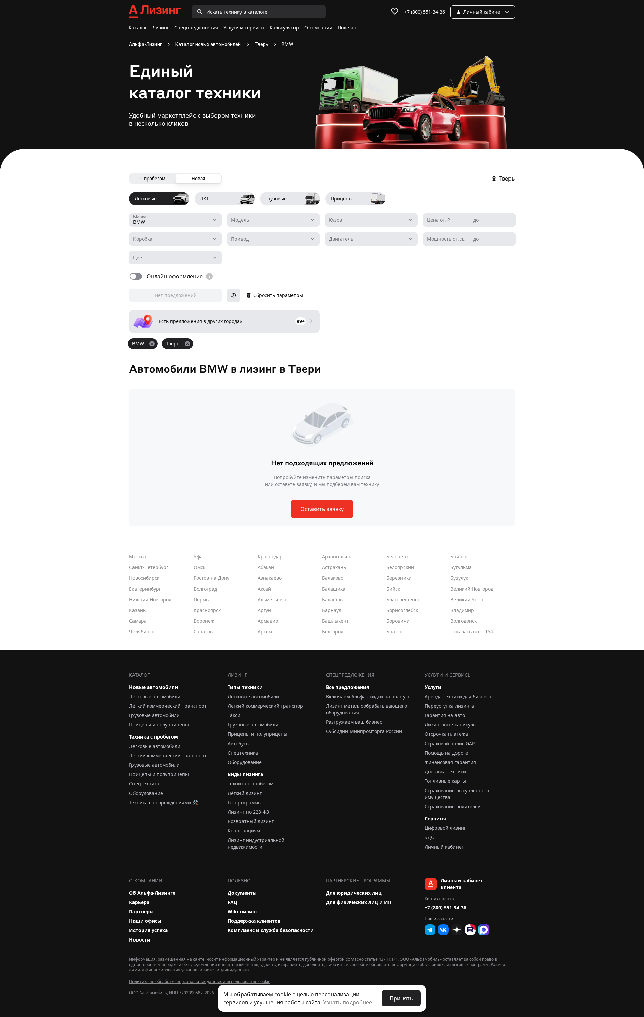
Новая (198, 178)
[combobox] (175, 220)
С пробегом (152, 178)
